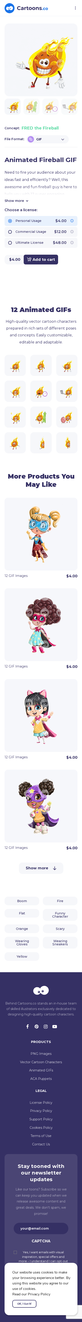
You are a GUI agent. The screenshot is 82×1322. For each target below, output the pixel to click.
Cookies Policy (41, 1128)
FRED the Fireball (40, 128)
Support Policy (41, 1119)
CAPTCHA (41, 1241)
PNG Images (41, 1054)
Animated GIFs (41, 1070)
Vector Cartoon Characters (41, 1062)
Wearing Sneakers (60, 942)
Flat (22, 913)
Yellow (22, 956)
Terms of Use (41, 1136)
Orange (22, 929)
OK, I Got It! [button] (24, 1304)
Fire (60, 901)
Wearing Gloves (22, 942)
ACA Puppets (41, 1079)
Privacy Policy (41, 1111)
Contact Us (41, 1144)
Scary (60, 929)
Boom (22, 901)
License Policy (41, 1103)
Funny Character (60, 915)
